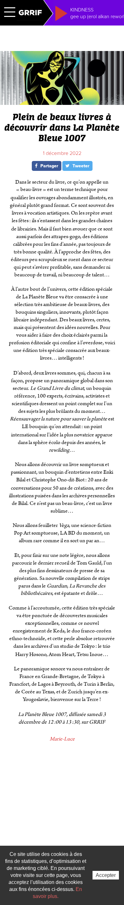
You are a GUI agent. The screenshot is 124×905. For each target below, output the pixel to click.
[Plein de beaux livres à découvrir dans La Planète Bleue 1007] (62, 102)
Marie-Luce (62, 739)
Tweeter (80, 166)
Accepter (106, 875)
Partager (48, 166)
